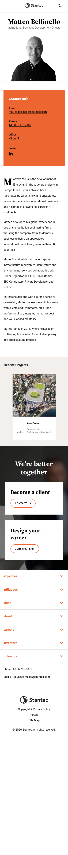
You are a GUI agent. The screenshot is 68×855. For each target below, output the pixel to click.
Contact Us (23, 503)
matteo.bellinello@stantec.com (28, 111)
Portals (34, 714)
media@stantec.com (37, 676)
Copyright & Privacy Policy (34, 709)
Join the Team (25, 548)
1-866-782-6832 (22, 669)
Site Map (34, 720)
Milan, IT (14, 138)
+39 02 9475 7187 (20, 125)
